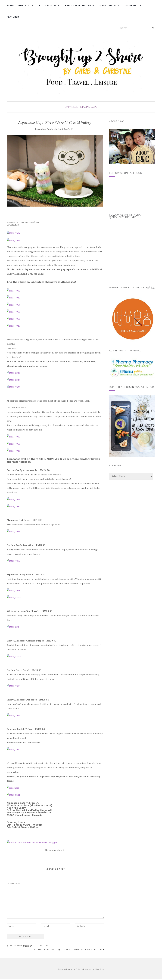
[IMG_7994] (13, 233)
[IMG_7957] (13, 436)
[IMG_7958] (13, 386)
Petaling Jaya (87, 106)
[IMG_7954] (13, 304)
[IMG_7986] (13, 531)
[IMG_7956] (13, 318)
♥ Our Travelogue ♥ (78, 5)
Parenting (131, 5)
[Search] (153, 27)
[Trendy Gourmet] (132, 318)
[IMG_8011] (13, 794)
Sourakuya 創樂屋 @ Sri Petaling (28, 946)
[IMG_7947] (13, 297)
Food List (24, 5)
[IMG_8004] (14, 656)
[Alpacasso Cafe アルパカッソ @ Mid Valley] (55, 171)
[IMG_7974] (13, 240)
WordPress (99, 969)
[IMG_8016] (13, 379)
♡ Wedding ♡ (108, 5)
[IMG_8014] (13, 626)
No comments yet (54, 850)
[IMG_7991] (13, 590)
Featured (13, 17)
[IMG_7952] (13, 290)
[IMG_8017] (13, 372)
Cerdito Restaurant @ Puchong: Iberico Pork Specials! (67, 949)
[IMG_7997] (13, 749)
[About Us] (132, 146)
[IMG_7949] (13, 325)
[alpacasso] (13, 787)
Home (10, 5)
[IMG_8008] (14, 597)
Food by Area (47, 5)
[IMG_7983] (13, 685)
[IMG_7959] (13, 311)
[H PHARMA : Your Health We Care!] (132, 367)
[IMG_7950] (13, 443)
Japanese (71, 106)
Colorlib (79, 969)
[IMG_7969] (13, 499)
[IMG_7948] (13, 450)
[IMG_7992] (13, 715)
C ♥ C (69, 129)
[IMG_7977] (13, 560)
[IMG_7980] (13, 506)
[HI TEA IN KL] (132, 425)
